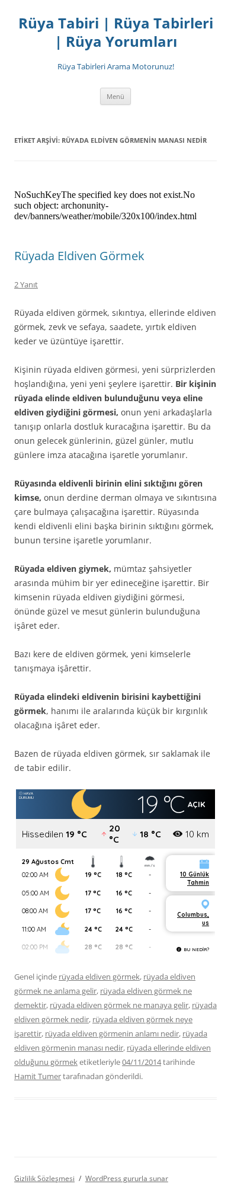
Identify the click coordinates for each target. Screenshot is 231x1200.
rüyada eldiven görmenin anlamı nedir (112, 1033)
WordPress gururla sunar (126, 1178)
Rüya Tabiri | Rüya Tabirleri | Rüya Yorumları (115, 32)
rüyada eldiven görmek (99, 976)
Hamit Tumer (37, 1076)
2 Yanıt (26, 284)
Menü (115, 96)
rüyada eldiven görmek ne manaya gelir (119, 1005)
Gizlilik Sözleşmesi (44, 1178)
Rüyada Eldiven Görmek (79, 256)
